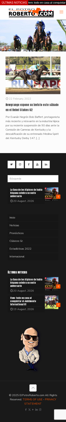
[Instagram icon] (40, 409)
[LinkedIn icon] (36, 409)
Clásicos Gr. (16, 241)
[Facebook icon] (26, 409)
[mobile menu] (61, 12)
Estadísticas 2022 (20, 249)
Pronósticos (16, 233)
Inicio (12, 217)
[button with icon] (11, 164)
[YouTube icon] (33, 409)
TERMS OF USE (32, 399)
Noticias (14, 225)
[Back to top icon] (33, 388)
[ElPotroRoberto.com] (31, 12)
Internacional (17, 256)
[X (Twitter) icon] (29, 409)
